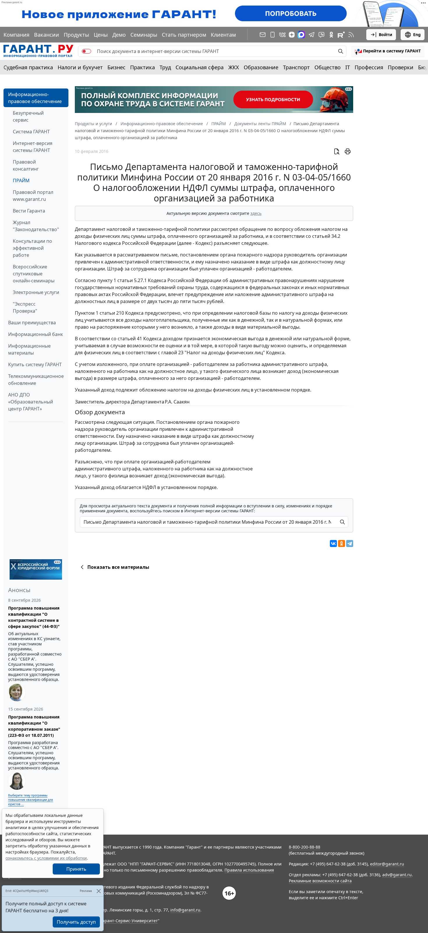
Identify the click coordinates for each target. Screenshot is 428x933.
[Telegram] (349, 543)
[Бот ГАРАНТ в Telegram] (321, 34)
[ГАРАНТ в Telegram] (311, 34)
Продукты (76, 34)
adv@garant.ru (397, 874)
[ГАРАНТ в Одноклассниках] (331, 34)
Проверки (400, 67)
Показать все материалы (118, 567)
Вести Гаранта (29, 211)
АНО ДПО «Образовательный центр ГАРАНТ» (30, 402)
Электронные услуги (36, 292)
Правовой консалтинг (26, 165)
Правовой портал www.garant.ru (33, 195)
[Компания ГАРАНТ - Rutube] (341, 34)
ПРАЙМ (21, 180)
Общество (327, 67)
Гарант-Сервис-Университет (129, 920)
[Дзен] (292, 35)
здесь (255, 213)
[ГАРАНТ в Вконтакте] (282, 34)
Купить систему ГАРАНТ (35, 364)
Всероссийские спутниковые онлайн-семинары (33, 273)
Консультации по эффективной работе (32, 248)
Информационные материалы (29, 349)
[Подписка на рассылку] (262, 34)
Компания (16, 34)
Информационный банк (35, 334)
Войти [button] (385, 34)
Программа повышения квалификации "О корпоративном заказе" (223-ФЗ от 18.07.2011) (34, 726)
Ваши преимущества (32, 322)
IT (347, 67)
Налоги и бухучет (80, 67)
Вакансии (46, 34)
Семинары (143, 34)
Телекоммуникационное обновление (36, 379)
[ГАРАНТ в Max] (301, 34)
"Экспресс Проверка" (25, 307)
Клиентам (223, 34)
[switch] (86, 51)
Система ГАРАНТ (31, 131)
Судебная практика (28, 67)
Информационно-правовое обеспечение (35, 98)
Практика (142, 67)
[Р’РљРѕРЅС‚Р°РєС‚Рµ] (333, 543)
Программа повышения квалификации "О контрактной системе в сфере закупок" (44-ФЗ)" (34, 617)
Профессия (369, 67)
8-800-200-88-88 (304, 847)
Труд (165, 67)
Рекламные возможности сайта (320, 881)
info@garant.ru (185, 910)
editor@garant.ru (387, 864)
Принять (76, 869)
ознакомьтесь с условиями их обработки (46, 858)
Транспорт (296, 67)
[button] (388, 51)
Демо (119, 34)
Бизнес (116, 67)
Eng (417, 34)
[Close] (98, 891)
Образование (261, 67)
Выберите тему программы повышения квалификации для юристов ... (30, 799)
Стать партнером (184, 34)
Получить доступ (76, 922)
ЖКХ (233, 67)
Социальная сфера (200, 67)
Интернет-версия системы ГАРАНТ (32, 146)
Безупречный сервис (28, 116)
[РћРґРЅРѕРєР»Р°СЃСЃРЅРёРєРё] (341, 543)
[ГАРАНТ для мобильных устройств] (272, 34)
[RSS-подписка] (351, 34)
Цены (101, 34)
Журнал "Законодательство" (36, 226)
